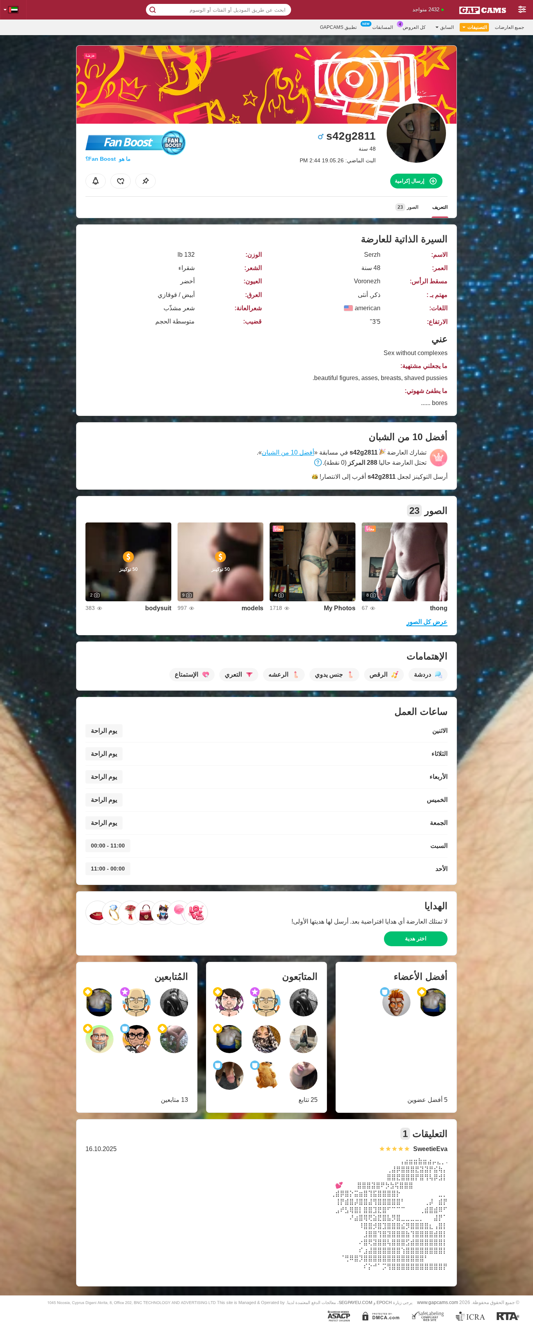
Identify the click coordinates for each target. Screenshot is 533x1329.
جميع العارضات (509, 27)
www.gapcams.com (437, 1302)
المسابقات (382, 27)
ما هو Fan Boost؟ (108, 159)
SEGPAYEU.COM (355, 1302)
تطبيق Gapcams (338, 27)
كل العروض (414, 27)
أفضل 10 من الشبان (288, 452)
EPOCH (384, 1302)
